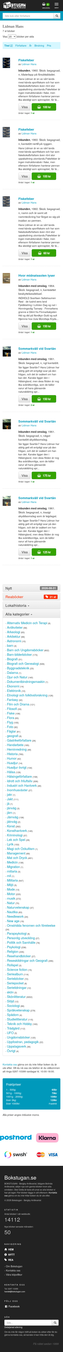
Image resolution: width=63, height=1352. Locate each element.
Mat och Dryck (17, 857)
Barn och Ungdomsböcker (25, 650)
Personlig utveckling (21, 938)
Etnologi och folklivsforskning (27, 695)
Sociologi (13, 1005)
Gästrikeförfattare (19, 740)
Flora (10, 717)
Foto (10, 726)
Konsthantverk (17, 830)
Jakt (10, 799)
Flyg (10, 722)
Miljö (10, 884)
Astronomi (14, 641)
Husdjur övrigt (16, 767)
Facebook (13, 1306)
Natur (11, 902)
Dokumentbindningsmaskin (26, 681)
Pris (49, 45)
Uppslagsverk (16, 1046)
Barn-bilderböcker (19, 654)
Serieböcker (15, 978)
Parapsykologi (17, 933)
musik (11, 898)
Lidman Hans (29, 64)
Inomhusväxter (17, 790)
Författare (20, 45)
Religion (12, 951)
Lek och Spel (16, 839)
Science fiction (17, 969)
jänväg (11, 808)
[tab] (31, 588)
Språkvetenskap (18, 1010)
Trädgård (13, 1028)
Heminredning (17, 749)
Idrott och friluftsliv (19, 781)
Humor (11, 758)
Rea (10, 1260)
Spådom (13, 1014)
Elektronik (14, 690)
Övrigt (11, 1050)
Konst (11, 826)
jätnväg (12, 821)
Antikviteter (15, 627)
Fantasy (12, 699)
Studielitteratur (17, 1019)
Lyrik (10, 844)
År (30, 45)
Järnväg (12, 817)
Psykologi (13, 947)
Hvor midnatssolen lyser (36, 275)
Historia (12, 753)
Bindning (39, 45)
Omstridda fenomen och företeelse (31, 925)
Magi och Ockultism (20, 848)
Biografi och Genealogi (23, 663)
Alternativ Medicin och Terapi (27, 623)
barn (10, 645)
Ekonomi (13, 686)
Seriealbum (15, 974)
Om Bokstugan (14, 1266)
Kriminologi (15, 835)
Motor (11, 893)
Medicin (12, 862)
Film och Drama (18, 704)
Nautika (12, 911)
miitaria (12, 871)
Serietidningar (16, 987)
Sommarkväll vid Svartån (37, 348)
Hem (10, 1249)
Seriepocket (15, 983)
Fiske (11, 713)
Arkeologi (13, 632)
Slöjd (10, 1001)
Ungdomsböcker (18, 1037)
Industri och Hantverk (22, 785)
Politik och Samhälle (21, 942)
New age (13, 921)
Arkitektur (13, 636)
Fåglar (11, 731)
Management (16, 853)
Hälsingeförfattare (19, 776)
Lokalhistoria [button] (16, 605)
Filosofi (12, 708)
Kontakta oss (10, 1064)
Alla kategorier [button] (17, 614)
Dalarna (12, 672)
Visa (25, 107)
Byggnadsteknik (18, 668)
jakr (9, 794)
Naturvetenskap (18, 907)
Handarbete (15, 744)
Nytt (11, 1254)
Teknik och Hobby (19, 1023)
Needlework (15, 916)
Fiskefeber (26, 60)
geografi (12, 735)
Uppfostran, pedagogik (23, 1041)
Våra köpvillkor (14, 1274)
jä (8, 803)
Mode (11, 889)
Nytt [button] (30, 588)
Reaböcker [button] (30, 597)
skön (10, 992)
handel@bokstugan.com (14, 1291)
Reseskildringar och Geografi (27, 960)
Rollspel (12, 965)
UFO (10, 1032)
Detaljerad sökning (13, 1327)
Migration (13, 866)
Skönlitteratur (16, 996)
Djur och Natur (17, 677)
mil (9, 875)
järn (9, 812)
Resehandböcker (19, 956)
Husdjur (12, 762)
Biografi (12, 659)
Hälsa (11, 772)
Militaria (12, 880)
